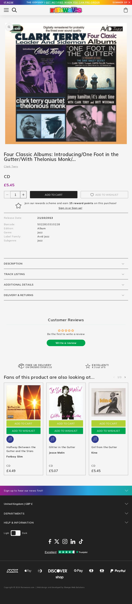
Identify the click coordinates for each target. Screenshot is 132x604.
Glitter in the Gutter (62, 447)
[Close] (129, 2)
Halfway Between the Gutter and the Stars (21, 449)
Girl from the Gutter (104, 447)
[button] (14, 10)
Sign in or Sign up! (70, 208)
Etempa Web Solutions (74, 587)
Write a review (66, 342)
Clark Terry (11, 166)
